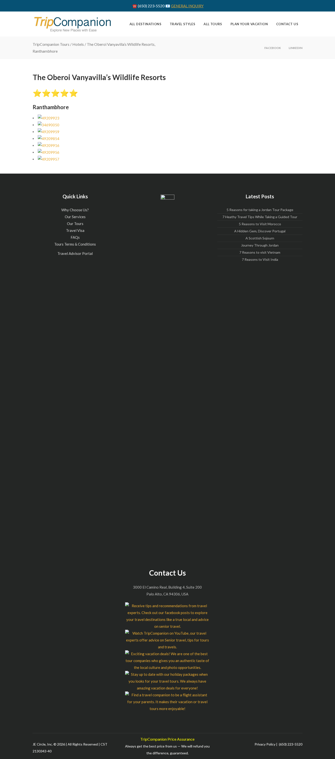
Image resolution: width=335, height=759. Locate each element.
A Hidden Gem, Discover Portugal (259, 231)
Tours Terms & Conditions (75, 244)
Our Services (75, 216)
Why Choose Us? (75, 210)
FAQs (75, 237)
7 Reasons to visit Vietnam (259, 252)
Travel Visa (75, 230)
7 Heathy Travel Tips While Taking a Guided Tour (259, 217)
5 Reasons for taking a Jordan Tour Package (260, 210)
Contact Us (167, 572)
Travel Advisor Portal (75, 253)
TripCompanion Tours (51, 44)
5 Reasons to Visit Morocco (260, 224)
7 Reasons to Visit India (260, 259)
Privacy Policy (265, 744)
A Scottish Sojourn (259, 238)
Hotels (78, 44)
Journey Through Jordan (260, 245)
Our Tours (75, 223)
